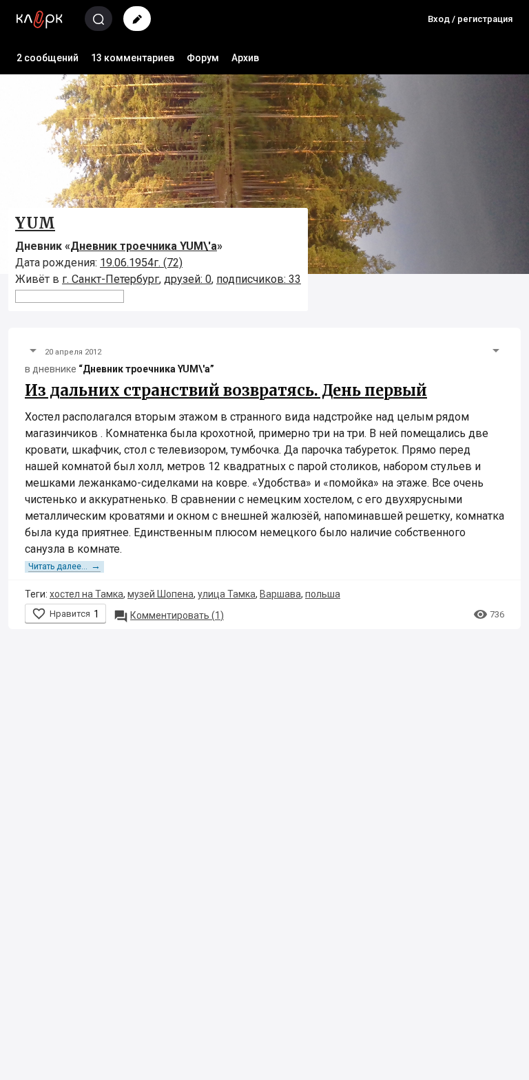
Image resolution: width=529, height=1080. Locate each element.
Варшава (280, 594)
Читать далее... (64, 566)
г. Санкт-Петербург (110, 279)
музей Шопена (160, 594)
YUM (35, 223)
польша (322, 594)
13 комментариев (132, 57)
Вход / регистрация (470, 19)
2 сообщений (48, 57)
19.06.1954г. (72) (141, 262)
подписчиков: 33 (258, 279)
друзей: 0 (187, 279)
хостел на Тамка (86, 594)
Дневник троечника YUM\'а (143, 246)
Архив (245, 57)
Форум (203, 57)
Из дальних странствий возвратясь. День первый (226, 390)
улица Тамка (227, 594)
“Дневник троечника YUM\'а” (146, 368)
